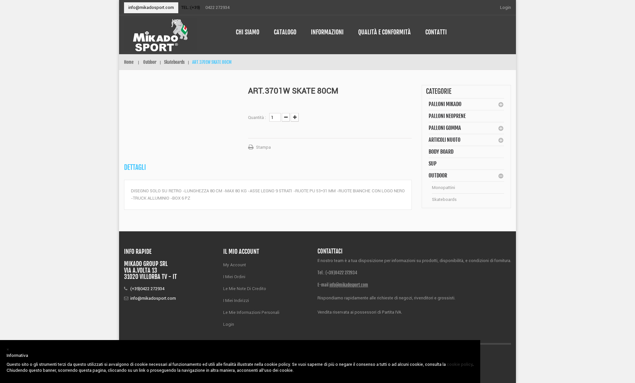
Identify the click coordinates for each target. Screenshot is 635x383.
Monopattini (443, 187)
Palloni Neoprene (447, 116)
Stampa (263, 147)
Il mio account (241, 251)
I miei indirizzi (236, 300)
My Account (234, 265)
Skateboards (444, 199)
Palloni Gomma (445, 128)
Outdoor (438, 175)
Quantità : (257, 117)
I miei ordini (234, 277)
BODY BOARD (441, 151)
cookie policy (460, 364)
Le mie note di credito (244, 288)
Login (505, 7)
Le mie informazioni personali (251, 312)
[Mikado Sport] (172, 34)
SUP (433, 163)
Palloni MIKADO (445, 104)
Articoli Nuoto (444, 139)
